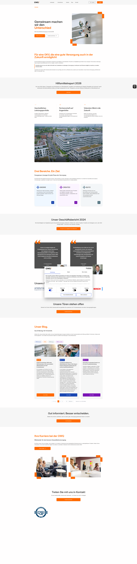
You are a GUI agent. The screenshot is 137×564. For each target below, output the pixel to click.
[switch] (62, 290)
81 (66, 401)
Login (100, 2)
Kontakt (76, 2)
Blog (72, 2)
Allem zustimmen (84, 294)
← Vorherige (54, 401)
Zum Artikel (45, 394)
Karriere (67, 2)
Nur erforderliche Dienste (68, 294)
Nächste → (71, 401)
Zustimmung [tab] (52, 272)
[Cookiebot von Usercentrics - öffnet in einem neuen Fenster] (86, 268)
